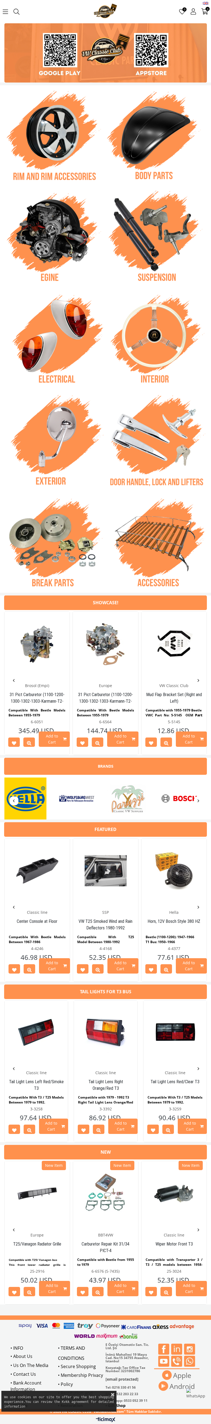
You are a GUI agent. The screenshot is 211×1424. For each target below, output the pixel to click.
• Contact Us (23, 1374)
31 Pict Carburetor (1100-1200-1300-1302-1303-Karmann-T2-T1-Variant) (37, 701)
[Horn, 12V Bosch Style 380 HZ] (174, 870)
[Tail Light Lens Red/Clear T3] (175, 1032)
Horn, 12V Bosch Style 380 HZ (174, 921)
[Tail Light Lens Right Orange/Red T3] (105, 1032)
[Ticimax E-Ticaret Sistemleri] (105, 1420)
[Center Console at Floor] (37, 870)
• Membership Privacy (80, 1375)
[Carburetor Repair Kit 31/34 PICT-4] (105, 1193)
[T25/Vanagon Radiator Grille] (37, 1193)
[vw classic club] (106, 12)
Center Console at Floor (37, 921)
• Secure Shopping (77, 1366)
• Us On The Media (29, 1365)
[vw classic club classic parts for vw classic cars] (105, 53)
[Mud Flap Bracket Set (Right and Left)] (174, 644)
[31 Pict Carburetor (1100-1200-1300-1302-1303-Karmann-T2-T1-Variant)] (37, 644)
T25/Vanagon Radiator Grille (37, 1244)
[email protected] (122, 1379)
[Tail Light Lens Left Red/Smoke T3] (36, 1032)
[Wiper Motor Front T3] (174, 1193)
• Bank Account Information (25, 1386)
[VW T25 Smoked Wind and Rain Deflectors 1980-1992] (105, 870)
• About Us (21, 1356)
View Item (29, 743)
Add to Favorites (14, 743)
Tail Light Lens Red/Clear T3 (175, 1081)
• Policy (65, 1384)
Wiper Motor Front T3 (174, 1244)
